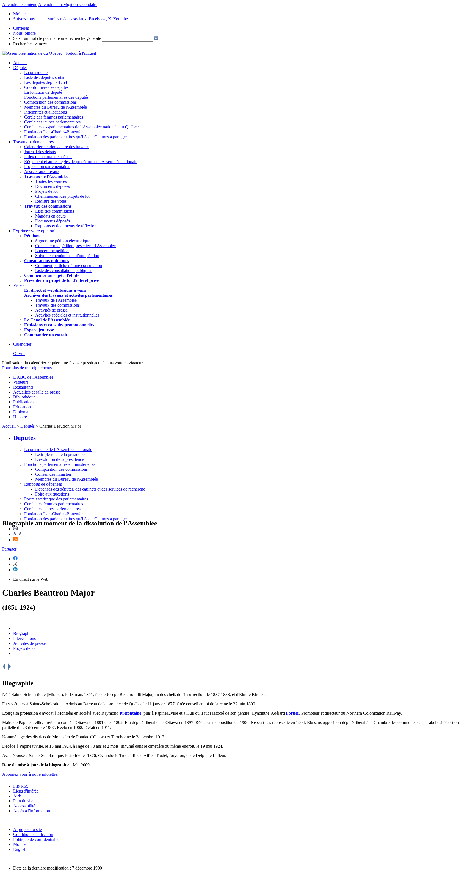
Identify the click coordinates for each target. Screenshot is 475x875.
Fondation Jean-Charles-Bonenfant (54, 132)
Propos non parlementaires (47, 166)
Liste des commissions (54, 211)
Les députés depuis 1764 (45, 82)
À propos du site (27, 829)
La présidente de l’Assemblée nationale (58, 449)
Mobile (19, 844)
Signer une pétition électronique (62, 240)
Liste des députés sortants (46, 77)
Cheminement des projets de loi (62, 196)
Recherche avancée (30, 44)
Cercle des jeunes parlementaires (52, 122)
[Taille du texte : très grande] (21, 534)
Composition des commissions (50, 102)
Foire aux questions (52, 494)
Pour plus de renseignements (27, 367)
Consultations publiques (46, 260)
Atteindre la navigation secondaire (67, 4)
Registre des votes (51, 201)
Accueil (20, 62)
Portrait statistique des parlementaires (56, 499)
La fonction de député (43, 92)
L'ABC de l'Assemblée (33, 377)
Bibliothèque (24, 397)
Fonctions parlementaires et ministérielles (59, 464)
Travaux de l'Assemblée (46, 176)
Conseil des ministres (53, 474)
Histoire (20, 416)
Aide (17, 796)
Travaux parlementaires (33, 141)
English (19, 849)
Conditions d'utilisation (33, 834)
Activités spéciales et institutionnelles (67, 315)
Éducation (22, 407)
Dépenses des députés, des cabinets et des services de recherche (90, 489)
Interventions (24, 638)
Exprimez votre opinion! (34, 231)
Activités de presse (51, 310)
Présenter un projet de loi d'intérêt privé (61, 280)
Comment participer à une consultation (68, 265)
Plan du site (23, 801)
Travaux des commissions (47, 206)
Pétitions (32, 235)
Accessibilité (24, 806)
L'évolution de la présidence (59, 459)
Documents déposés (52, 186)
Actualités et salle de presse (36, 392)
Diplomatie (22, 411)
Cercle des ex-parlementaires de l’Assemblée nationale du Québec (81, 127)
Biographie (22, 633)
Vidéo (18, 285)
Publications (23, 402)
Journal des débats (40, 151)
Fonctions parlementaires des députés (56, 97)
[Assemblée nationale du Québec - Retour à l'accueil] (49, 53)
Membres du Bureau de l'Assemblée (55, 107)
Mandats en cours (50, 216)
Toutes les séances (51, 181)
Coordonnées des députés (46, 87)
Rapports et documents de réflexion (65, 226)
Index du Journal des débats (48, 156)
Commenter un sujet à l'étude (51, 275)
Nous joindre (24, 33)
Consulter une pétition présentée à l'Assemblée (75, 245)
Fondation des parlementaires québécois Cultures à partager (75, 136)
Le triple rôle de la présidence (60, 454)
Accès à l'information (31, 810)
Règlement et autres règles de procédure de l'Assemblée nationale (80, 161)
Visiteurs (20, 382)
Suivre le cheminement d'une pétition (67, 255)
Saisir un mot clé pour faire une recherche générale (57, 38)
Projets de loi (46, 191)
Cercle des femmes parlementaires (53, 117)
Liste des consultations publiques (63, 270)
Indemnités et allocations (45, 112)
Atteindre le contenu (19, 4)
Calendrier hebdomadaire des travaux (56, 146)
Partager (9, 549)
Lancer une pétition (52, 250)
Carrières (21, 28)
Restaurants (23, 387)
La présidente (36, 72)
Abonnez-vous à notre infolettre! (30, 774)
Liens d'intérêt (25, 791)
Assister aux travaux (41, 171)
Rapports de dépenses (43, 484)
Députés (20, 67)
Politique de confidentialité (36, 839)
